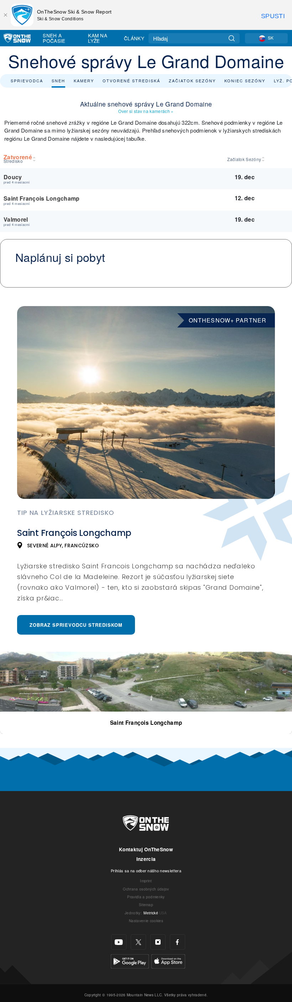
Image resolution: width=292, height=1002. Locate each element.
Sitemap (146, 904)
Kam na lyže (97, 38)
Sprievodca (27, 80)
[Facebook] (177, 942)
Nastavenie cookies (146, 920)
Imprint (146, 880)
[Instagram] (158, 942)
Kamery (84, 80)
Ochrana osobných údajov (146, 889)
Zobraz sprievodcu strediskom (76, 624)
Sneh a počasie (54, 38)
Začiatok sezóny (192, 80)
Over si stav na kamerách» (145, 111)
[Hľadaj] (232, 38)
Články (134, 38)
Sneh (58, 80)
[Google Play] (130, 960)
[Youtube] (118, 942)
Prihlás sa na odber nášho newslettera (146, 870)
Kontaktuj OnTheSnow (146, 849)
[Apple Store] (168, 960)
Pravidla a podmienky (146, 896)
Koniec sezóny (244, 80)
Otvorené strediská (131, 80)
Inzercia (146, 859)
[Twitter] (138, 942)
